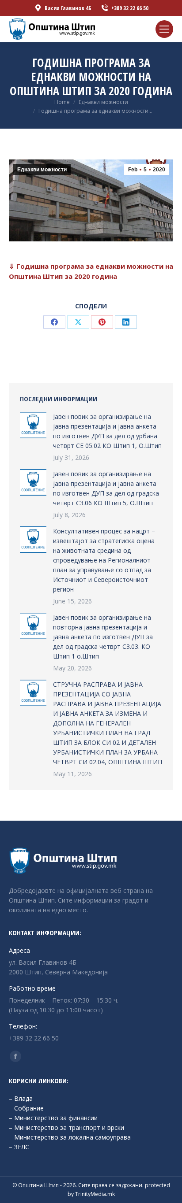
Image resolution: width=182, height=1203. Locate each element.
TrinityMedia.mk (95, 1194)
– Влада (21, 1098)
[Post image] (33, 425)
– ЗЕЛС (19, 1147)
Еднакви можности (42, 170)
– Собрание (26, 1108)
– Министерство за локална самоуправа (70, 1137)
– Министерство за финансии (53, 1118)
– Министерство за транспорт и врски (66, 1127)
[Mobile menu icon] (164, 29)
